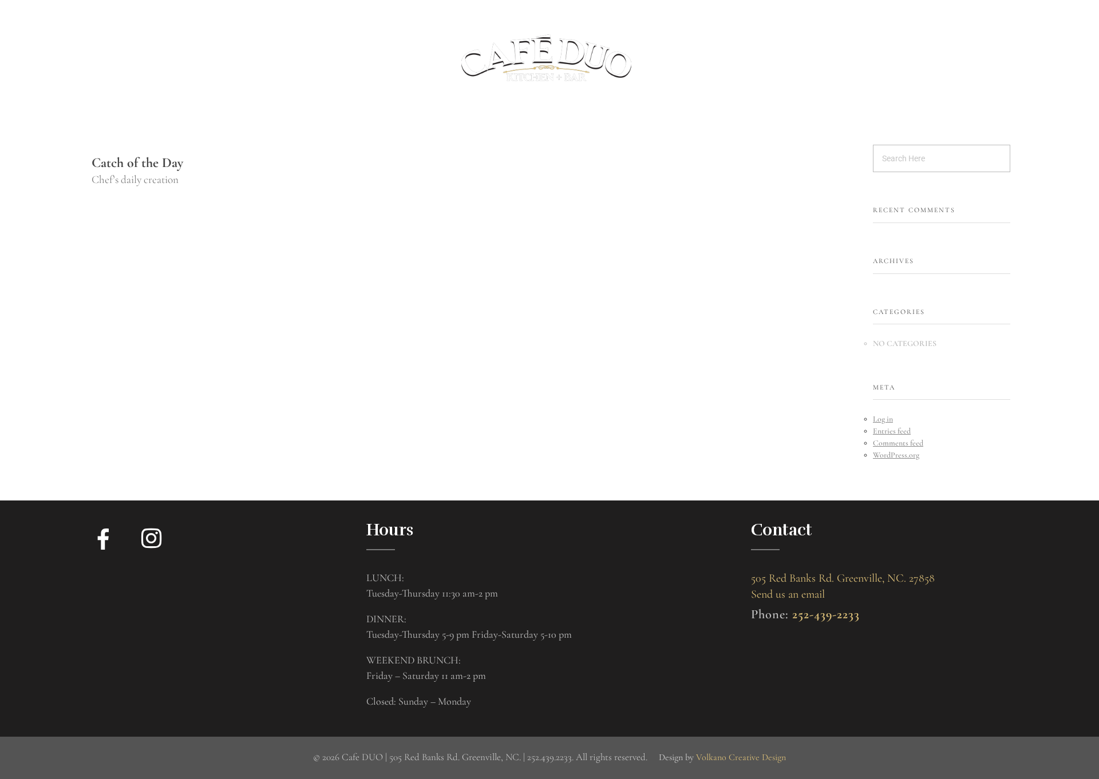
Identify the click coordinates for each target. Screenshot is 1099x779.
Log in (883, 419)
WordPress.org (896, 455)
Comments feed (898, 443)
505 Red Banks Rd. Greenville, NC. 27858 (843, 578)
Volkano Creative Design (741, 757)
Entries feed (892, 431)
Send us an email (788, 594)
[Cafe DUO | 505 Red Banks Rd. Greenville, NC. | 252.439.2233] (546, 57)
